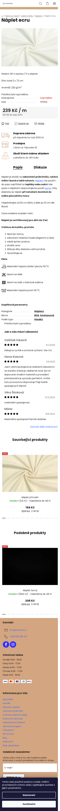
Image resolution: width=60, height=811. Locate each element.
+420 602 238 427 (18, 636)
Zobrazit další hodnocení (43, 426)
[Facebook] (6, 644)
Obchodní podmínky (13, 711)
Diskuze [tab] (40, 167)
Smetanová (47, 315)
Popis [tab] (18, 167)
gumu (48, 188)
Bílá (36, 315)
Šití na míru (8, 733)
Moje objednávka (11, 745)
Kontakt (6, 703)
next (57, 466)
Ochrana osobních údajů (15, 714)
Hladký (38, 319)
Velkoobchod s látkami (14, 722)
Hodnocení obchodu (13, 718)
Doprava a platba (11, 707)
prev (3, 466)
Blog (5, 737)
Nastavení (29, 795)
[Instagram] (13, 644)
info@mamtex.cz (18, 630)
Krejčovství (8, 741)
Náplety (39, 180)
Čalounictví (8, 730)
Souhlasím (29, 804)
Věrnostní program (12, 726)
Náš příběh (8, 699)
